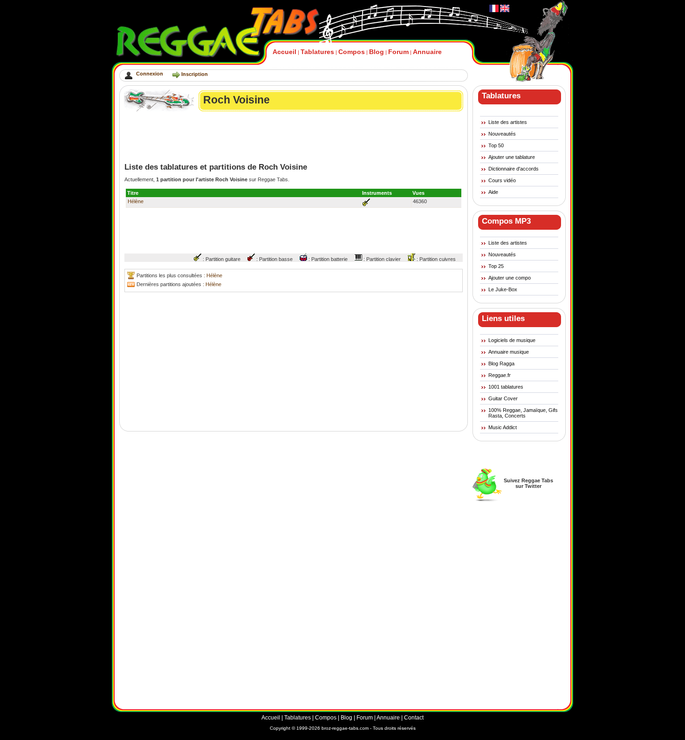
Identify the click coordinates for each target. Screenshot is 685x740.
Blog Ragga (501, 363)
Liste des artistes (507, 122)
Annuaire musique (508, 352)
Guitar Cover (503, 398)
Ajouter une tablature (511, 157)
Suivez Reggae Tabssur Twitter (528, 483)
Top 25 (496, 266)
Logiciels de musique (511, 340)
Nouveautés (502, 134)
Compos (351, 51)
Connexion (149, 73)
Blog (376, 51)
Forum (398, 51)
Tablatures (317, 51)
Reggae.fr (499, 375)
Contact (414, 717)
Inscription (194, 74)
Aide (493, 192)
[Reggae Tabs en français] (494, 10)
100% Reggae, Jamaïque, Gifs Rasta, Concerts (523, 412)
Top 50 (496, 145)
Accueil (284, 51)
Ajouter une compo (509, 278)
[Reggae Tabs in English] (504, 10)
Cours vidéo (502, 180)
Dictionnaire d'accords (513, 168)
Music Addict (502, 427)
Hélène (136, 201)
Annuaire (427, 51)
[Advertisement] (294, 137)
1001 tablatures (505, 387)
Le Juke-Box (502, 289)
